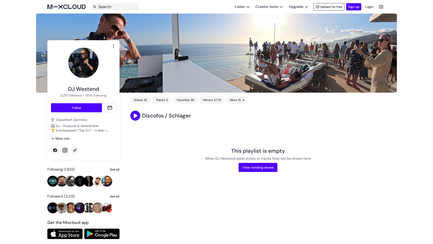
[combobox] (113, 46)
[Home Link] (66, 7)
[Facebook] (55, 150)
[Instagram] (65, 150)
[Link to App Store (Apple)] (65, 234)
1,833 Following (96, 95)
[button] (135, 116)
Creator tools (267, 6)
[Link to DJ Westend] (75, 150)
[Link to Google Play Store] (102, 234)
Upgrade (296, 6)
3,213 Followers (71, 95)
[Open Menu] (381, 7)
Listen (240, 6)
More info (62, 138)
